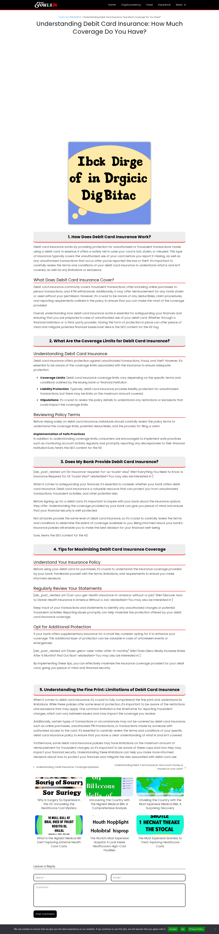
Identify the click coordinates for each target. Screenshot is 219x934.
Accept (173, 929)
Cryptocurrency (131, 5)
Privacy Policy (196, 929)
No (183, 929)
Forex (149, 5)
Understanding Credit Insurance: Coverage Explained (67, 767)
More (179, 5)
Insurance (164, 5)
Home (112, 5)
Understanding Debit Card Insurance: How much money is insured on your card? (149, 766)
